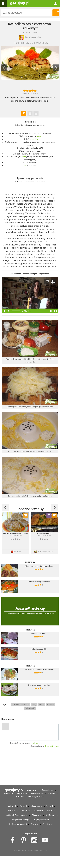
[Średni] (27, 90)
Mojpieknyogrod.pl (18, 824)
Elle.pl (49, 810)
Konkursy (8, 793)
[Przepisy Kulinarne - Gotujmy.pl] (19, 3)
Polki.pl (23, 806)
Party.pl (11, 810)
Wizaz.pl (12, 806)
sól (25, 165)
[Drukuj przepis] (36, 113)
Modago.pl (25, 810)
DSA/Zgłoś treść (36, 796)
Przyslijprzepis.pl (41, 819)
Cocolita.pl (47, 824)
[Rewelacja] (35, 90)
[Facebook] (14, 839)
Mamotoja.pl (36, 806)
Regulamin (22, 793)
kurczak (15, 704)
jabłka (35, 139)
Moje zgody (32, 790)
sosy (34, 704)
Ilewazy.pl (38, 810)
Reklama (20, 796)
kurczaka (25, 704)
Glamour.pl (36, 815)
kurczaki (50, 704)
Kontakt (51, 793)
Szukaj (55, 12)
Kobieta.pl (50, 815)
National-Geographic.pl (16, 815)
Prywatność (47, 790)
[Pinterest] (25, 839)
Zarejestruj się (52, 746)
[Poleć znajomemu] (30, 113)
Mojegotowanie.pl (20, 819)
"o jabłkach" (30, 708)
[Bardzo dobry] (32, 90)
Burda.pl (34, 824)
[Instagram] (35, 839)
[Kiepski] (24, 90)
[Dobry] (30, 90)
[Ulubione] (25, 515)
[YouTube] (46, 839)
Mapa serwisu (37, 793)
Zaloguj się (37, 743)
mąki (24, 156)
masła (38, 136)
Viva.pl (49, 806)
